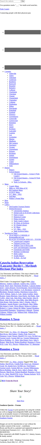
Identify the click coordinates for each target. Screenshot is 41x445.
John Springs (13, 302)
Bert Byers (4, 334)
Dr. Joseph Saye (11, 366)
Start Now (20, 401)
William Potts (22, 312)
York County (4, 9)
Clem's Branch (10, 288)
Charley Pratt (22, 334)
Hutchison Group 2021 (28, 292)
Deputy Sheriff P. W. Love (21, 336)
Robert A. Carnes (6, 308)
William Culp (12, 312)
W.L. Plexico (13, 344)
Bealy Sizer (9, 286)
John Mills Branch (31, 300)
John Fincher (27, 298)
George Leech (5, 338)
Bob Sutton (13, 334)
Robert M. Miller (19, 308)
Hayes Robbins (5, 340)
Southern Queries (6, 418)
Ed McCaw (36, 336)
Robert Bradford (21, 342)
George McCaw (17, 338)
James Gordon (27, 294)
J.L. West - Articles (16, 362)
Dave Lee (31, 334)
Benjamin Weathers (21, 286)
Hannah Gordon (13, 292)
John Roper (4, 302)
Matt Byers (10, 342)
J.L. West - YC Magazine (19, 332)
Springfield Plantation (8, 310)
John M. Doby (10, 300)
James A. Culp (16, 294)
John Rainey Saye (26, 340)
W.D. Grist (4, 344)
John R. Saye (17, 370)
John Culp (9, 298)
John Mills (20, 300)
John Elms (18, 298)
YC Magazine (34, 344)
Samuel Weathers (32, 308)
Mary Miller (33, 304)
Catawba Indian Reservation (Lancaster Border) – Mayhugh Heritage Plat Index (18, 265)
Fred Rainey (31, 366)
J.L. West (15, 340)
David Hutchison (34, 288)
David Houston (21, 288)
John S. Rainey (27, 370)
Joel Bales (31, 296)
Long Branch (23, 304)
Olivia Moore (19, 306)
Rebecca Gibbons (31, 306)
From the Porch (12, 381)
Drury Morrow (14, 290)
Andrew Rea (24, 284)
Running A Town (9, 319)
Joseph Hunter (13, 304)
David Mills (4, 290)
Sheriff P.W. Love (16, 374)
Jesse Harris (22, 296)
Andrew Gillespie (13, 284)
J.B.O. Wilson (5, 294)
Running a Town (9, 349)
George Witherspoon (31, 338)
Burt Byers (9, 364)
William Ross (33, 312)
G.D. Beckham (26, 290)
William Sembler (6, 314)
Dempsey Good (5, 336)
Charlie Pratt (18, 364)
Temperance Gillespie (24, 310)
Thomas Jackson (30, 374)
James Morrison (11, 296)
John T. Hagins (24, 302)
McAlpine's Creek (6, 306)
